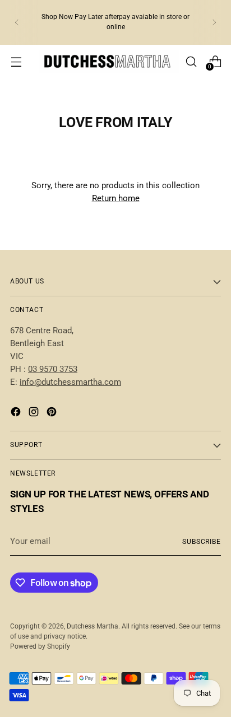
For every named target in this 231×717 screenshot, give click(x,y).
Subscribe (201, 542)
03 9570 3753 (52, 369)
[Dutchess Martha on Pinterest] (52, 413)
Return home (116, 198)
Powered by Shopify (40, 646)
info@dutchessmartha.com (70, 382)
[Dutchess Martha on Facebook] (17, 413)
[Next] (214, 22)
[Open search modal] (190, 61)
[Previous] (16, 22)
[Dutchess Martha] (109, 61)
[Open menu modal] (15, 61)
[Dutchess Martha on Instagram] (34, 413)
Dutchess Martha (92, 626)
